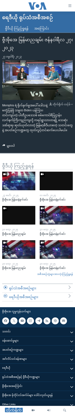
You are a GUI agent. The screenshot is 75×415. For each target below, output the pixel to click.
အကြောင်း (41, 28)
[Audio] (48, 410)
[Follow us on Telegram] (38, 320)
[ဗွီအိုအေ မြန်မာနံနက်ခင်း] (18, 181)
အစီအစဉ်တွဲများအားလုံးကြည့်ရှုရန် (55, 274)
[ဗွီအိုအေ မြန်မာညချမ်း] (18, 215)
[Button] (8, 146)
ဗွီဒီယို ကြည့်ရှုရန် (16, 28)
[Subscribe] (63, 320)
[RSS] (47, 320)
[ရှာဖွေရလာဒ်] (64, 410)
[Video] (33, 410)
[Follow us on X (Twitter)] (13, 320)
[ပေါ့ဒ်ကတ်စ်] (55, 320)
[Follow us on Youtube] (22, 320)
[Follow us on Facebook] (5, 320)
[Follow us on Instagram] (30, 320)
